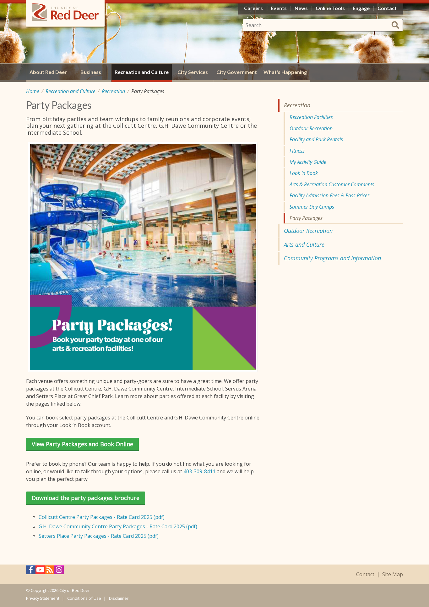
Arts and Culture (304, 244)
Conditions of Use (84, 598)
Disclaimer (118, 598)
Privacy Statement (42, 598)
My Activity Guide (308, 162)
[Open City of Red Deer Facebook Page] (30, 571)
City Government (236, 72)
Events (279, 8)
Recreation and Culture (70, 91)
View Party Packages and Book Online (82, 444)
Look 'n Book (304, 173)
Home (32, 91)
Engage (361, 8)
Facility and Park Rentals (316, 139)
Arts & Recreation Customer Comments (332, 184)
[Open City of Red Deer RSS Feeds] (49, 571)
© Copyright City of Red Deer (58, 590)
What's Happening (285, 72)
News (301, 8)
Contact (365, 574)
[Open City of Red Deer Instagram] (59, 571)
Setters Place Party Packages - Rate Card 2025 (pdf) (99, 535)
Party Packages (306, 218)
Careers (253, 8)
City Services (192, 72)
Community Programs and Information (332, 258)
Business (90, 72)
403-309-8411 (199, 471)
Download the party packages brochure (85, 498)
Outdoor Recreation (311, 128)
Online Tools (330, 8)
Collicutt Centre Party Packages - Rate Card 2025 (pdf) (102, 517)
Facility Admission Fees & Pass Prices (330, 195)
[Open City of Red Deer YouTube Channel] (40, 571)
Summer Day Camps (312, 206)
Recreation (113, 91)
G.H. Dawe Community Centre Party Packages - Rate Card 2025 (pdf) (118, 526)
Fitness (297, 150)
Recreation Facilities (311, 117)
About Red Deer (48, 72)
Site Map (392, 574)
